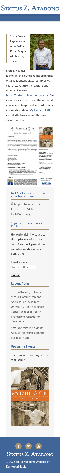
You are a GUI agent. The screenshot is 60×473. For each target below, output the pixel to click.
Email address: (20, 262)
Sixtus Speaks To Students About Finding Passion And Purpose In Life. (27, 332)
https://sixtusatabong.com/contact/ (28, 95)
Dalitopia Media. (16, 466)
